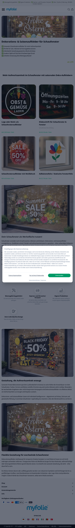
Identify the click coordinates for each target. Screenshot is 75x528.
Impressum (43, 280)
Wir (5, 252)
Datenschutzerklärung (10, 265)
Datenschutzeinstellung (15, 275)
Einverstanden (59, 275)
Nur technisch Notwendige (36, 275)
